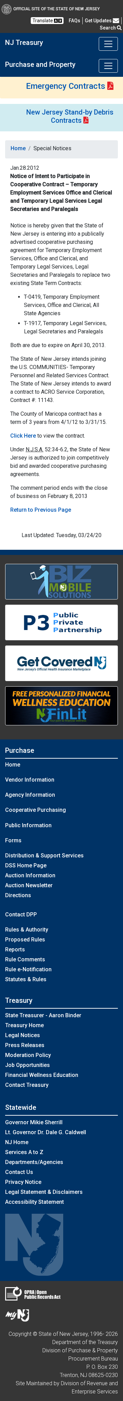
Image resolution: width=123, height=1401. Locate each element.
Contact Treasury (27, 1085)
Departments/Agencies (34, 1162)
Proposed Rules (25, 939)
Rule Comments (25, 959)
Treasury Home (24, 1025)
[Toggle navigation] (108, 44)
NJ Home (16, 1142)
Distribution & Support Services (44, 855)
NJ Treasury (24, 42)
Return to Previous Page (40, 510)
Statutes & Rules (25, 979)
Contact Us (19, 1172)
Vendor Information (29, 779)
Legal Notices (22, 1035)
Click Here (23, 435)
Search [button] (108, 28)
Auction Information (30, 875)
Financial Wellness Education (41, 1075)
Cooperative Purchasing (35, 810)
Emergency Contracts (65, 86)
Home (18, 148)
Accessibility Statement (34, 1202)
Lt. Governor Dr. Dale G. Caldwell (45, 1132)
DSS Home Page (25, 865)
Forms (13, 840)
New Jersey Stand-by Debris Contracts (69, 116)
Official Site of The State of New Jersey (56, 9)
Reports (15, 949)
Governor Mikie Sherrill (34, 1122)
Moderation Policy (28, 1055)
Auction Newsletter (29, 885)
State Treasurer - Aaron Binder (43, 1015)
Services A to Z (24, 1152)
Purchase (19, 750)
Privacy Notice (23, 1182)
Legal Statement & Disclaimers (44, 1192)
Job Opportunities (27, 1065)
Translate (43, 20)
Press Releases (24, 1045)
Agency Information (30, 795)
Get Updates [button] (99, 20)
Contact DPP (21, 914)
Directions (18, 895)
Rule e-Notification (28, 969)
